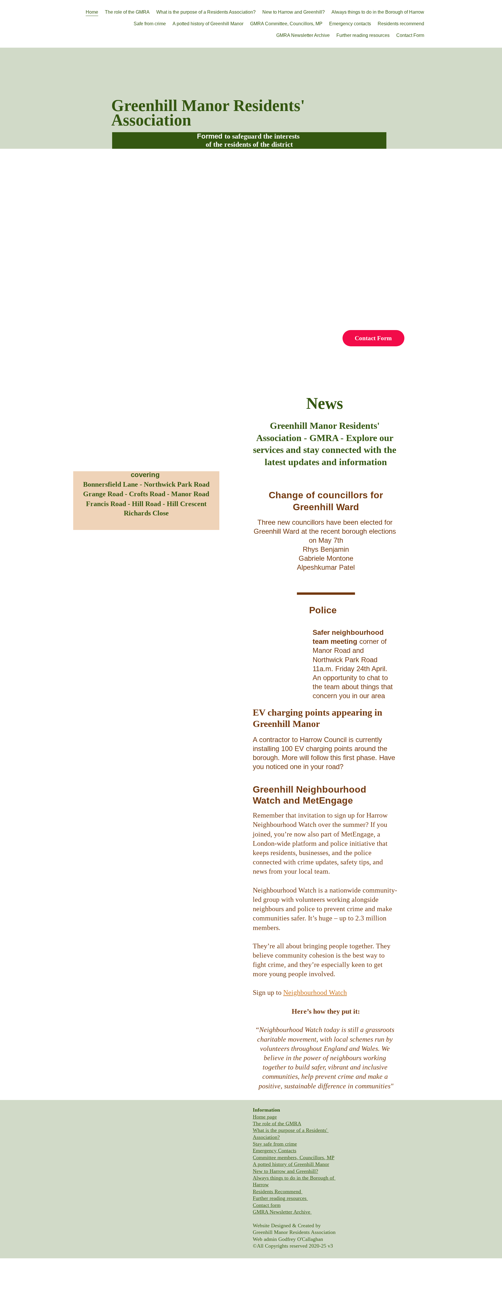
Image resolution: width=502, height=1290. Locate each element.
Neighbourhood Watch (315, 992)
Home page (265, 1117)
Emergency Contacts (274, 1150)
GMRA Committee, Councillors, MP (286, 23)
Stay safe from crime (275, 1144)
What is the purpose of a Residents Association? (206, 12)
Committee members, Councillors (288, 1157)
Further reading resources (363, 35)
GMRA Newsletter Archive (303, 35)
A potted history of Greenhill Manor (208, 23)
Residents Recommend (277, 1191)
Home (92, 12)
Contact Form (410, 35)
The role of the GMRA (127, 12)
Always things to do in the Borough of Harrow (377, 12)
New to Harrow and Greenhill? (293, 12)
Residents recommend (401, 23)
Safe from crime (150, 23)
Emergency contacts (350, 23)
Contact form (267, 1205)
